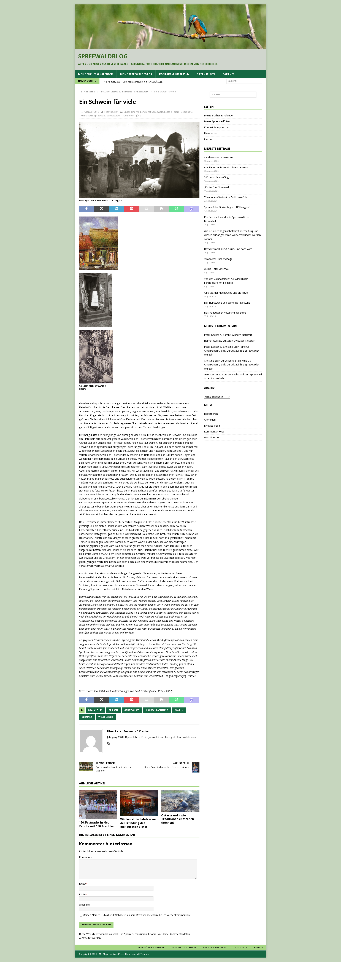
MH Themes (142, 954)
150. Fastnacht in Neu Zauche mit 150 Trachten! (97, 824)
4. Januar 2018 (91, 111)
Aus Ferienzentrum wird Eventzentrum (226, 167)
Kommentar (86, 857)
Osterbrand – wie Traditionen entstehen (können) (177, 819)
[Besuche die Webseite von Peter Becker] (108, 743)
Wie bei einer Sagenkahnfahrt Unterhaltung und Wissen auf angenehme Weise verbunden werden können (232, 235)
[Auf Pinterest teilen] (131, 209)
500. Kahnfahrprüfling (216, 177)
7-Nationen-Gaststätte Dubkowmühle (225, 197)
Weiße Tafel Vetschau (216, 269)
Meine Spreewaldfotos (136, 74)
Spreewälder (114, 115)
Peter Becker (111, 111)
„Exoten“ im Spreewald (217, 187)
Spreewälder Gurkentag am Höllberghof (227, 207)
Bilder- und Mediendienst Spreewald (143, 111)
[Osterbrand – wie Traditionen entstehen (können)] (180, 801)
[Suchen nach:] (244, 80)
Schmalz (87, 716)
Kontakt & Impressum (174, 74)
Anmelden (210, 419)
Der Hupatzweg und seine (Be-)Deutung (227, 302)
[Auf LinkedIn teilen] (116, 209)
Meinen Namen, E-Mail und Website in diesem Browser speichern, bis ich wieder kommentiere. (137, 915)
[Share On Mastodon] (191, 209)
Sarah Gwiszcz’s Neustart (218, 157)
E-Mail (82, 894)
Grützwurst (132, 710)
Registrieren (211, 413)
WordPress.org (212, 437)
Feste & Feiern (172, 111)
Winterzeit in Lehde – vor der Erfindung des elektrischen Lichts (138, 823)
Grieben (113, 710)
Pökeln (179, 710)
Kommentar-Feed (214, 431)
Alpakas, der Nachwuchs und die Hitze (226, 292)
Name (82, 884)
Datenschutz (206, 74)
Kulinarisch (87, 115)
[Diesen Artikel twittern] (101, 209)
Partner (228, 74)
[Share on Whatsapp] (176, 209)
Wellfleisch (105, 716)
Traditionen (128, 115)
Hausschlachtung (157, 710)
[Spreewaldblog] (170, 46)
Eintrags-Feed (212, 425)
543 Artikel (143, 731)
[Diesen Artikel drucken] (161, 209)
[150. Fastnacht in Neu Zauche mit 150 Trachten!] (98, 804)
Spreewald (99, 115)
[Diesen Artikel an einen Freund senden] (146, 209)
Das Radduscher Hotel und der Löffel (225, 312)
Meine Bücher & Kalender (95, 74)
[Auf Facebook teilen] (86, 209)
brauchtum (95, 710)
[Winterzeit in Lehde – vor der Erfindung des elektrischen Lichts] (139, 803)
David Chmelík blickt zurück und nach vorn (228, 249)
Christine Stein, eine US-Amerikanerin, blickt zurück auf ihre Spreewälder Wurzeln (231, 350)
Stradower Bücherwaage (218, 259)
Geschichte (187, 111)
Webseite (84, 904)
